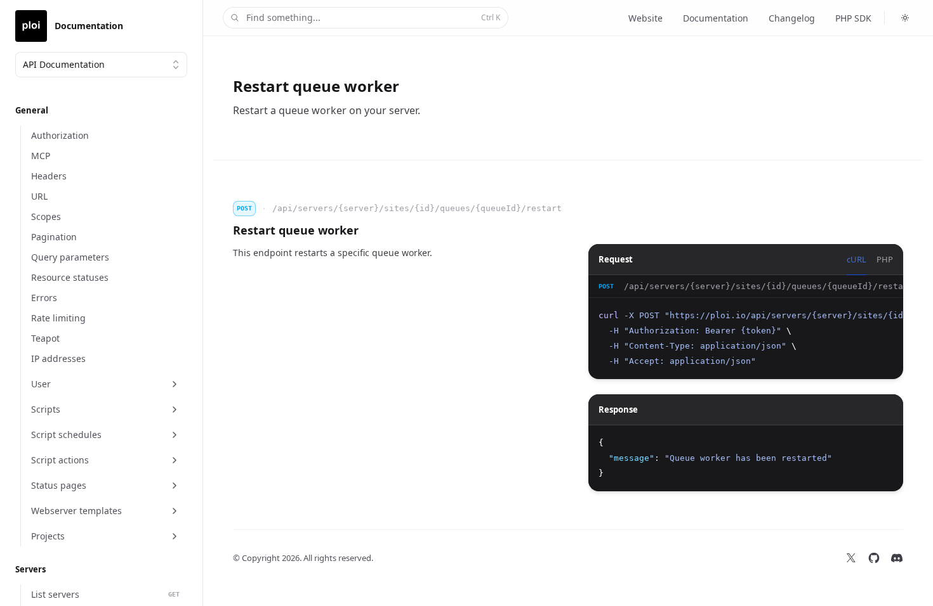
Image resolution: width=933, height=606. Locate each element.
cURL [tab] (856, 259)
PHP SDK (853, 18)
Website (645, 18)
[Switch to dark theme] (905, 17)
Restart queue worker (296, 230)
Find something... (373, 17)
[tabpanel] (745, 327)
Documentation (715, 18)
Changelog (792, 18)
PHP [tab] (885, 259)
